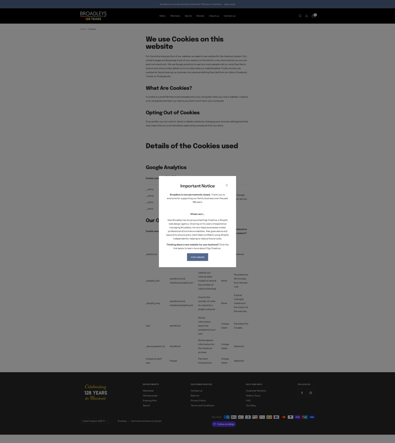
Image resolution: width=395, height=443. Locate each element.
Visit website (197, 256)
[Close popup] (227, 186)
